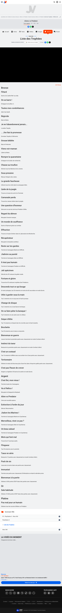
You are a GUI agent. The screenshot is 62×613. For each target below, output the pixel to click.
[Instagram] (14, 592)
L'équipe (11, 601)
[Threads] (30, 592)
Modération (40, 601)
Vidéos (31, 31)
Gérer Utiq (20, 603)
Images (40, 31)
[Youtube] (18, 592)
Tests (23, 31)
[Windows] (52, 592)
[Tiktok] (26, 592)
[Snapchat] (33, 592)
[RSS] (22, 592)
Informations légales (20, 601)
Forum (58, 31)
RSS (46, 603)
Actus (15, 31)
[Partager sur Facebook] (28, 27)
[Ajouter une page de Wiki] (60, 17)
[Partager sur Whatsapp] (31, 27)
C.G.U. (28, 601)
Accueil (7, 31)
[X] (10, 592)
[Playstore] (45, 592)
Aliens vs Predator (24, 16)
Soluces (49, 31)
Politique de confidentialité (51, 601)
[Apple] (48, 592)
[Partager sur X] (33, 27)
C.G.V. (33, 601)
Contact (5, 601)
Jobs (50, 603)
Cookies (14, 603)
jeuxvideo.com (4, 16)
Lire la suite (3, 579)
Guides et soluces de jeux (13, 16)
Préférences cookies (30, 603)
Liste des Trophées (9, 525)
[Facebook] (6, 592)
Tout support (27, 23)
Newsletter (40, 603)
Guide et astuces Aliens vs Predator (35, 16)
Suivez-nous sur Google (33, 42)
